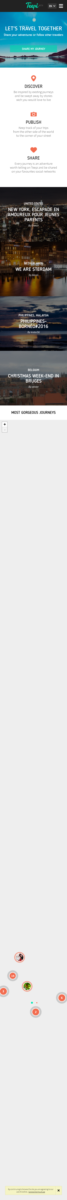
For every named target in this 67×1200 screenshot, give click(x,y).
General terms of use (37, 1191)
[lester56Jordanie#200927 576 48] (27, 986)
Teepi (33, 6)
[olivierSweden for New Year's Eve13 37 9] (19, 957)
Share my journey (33, 49)
